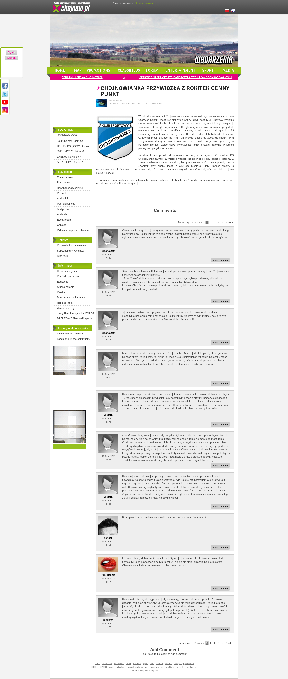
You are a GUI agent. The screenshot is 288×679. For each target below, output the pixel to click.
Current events (65, 177)
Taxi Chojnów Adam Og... (71, 140)
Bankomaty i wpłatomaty (71, 297)
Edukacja (62, 281)
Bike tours (63, 255)
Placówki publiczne (68, 276)
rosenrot (108, 619)
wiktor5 (108, 414)
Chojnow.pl (110, 667)
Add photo (63, 209)
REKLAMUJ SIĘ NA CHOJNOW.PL (82, 77)
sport (208, 70)
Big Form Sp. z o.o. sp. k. (172, 667)
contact (159, 663)
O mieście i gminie (67, 271)
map (78, 70)
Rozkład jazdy (65, 302)
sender (108, 537)
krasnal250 (108, 250)
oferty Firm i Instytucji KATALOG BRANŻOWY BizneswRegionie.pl (76, 316)
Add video (62, 214)
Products (62, 193)
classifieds (129, 70)
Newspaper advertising (70, 187)
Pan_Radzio (108, 574)
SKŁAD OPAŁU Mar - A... (71, 162)
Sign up (11, 58)
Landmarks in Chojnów (70, 333)
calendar (137, 663)
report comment (220, 260)
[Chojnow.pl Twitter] (4, 96)
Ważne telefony (66, 308)
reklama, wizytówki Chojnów (144, 670)
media (228, 70)
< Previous (198, 222)
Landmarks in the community (73, 338)
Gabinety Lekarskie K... (70, 156)
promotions (98, 70)
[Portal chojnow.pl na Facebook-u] (4, 88)
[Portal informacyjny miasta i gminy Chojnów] (71, 13)
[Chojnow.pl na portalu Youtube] (4, 104)
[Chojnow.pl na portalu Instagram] (4, 112)
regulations (191, 667)
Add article (63, 198)
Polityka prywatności (184, 663)
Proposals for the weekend (72, 245)
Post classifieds (66, 203)
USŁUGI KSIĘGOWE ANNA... (74, 146)
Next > (229, 222)
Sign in (11, 52)
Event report (64, 219)
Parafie (61, 292)
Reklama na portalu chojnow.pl (74, 230)
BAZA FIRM (66, 130)
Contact (61, 224)
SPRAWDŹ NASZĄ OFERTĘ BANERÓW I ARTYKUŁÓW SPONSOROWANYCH (185, 77)
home (60, 70)
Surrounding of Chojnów (70, 250)
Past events (64, 182)
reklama (168, 663)
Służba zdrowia (65, 286)
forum (152, 70)
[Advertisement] (72, 106)
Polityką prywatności (143, 3)
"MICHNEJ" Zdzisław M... (71, 151)
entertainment (180, 70)
